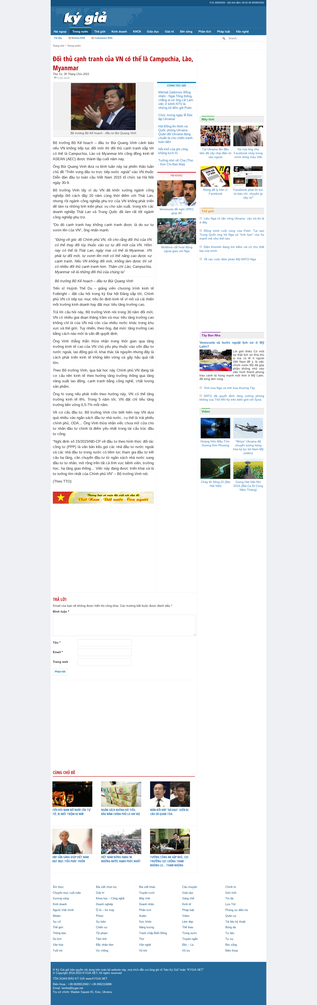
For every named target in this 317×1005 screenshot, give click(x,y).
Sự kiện (101, 921)
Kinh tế (186, 904)
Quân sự (230, 915)
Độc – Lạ (187, 944)
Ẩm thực (58, 887)
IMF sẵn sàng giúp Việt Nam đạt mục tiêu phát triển (70, 859)
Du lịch (57, 939)
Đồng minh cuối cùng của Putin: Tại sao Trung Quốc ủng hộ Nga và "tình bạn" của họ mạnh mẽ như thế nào (231, 234)
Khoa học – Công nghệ (110, 898)
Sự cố (57, 921)
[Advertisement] (103, 554)
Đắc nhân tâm (104, 944)
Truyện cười (147, 892)
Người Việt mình (63, 910)
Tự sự (229, 939)
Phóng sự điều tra (236, 910)
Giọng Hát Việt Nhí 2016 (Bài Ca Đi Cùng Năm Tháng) (248, 485)
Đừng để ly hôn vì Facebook (215, 191)
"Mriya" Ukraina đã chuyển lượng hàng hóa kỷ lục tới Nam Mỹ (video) (248, 447)
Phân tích (204, 31)
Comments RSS (103, 38)
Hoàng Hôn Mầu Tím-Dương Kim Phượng (215, 443)
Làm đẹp (187, 921)
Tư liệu (229, 933)
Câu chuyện (189, 887)
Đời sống (186, 31)
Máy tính (208, 119)
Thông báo (59, 933)
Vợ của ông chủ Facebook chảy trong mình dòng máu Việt (248, 153)
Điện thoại (231, 950)
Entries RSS (78, 38)
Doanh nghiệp (104, 904)
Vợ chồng (102, 950)
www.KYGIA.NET (96, 978)
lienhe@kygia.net (72, 988)
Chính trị (230, 887)
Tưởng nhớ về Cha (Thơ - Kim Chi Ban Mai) (175, 162)
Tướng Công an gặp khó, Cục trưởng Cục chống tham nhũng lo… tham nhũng (169, 861)
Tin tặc (229, 898)
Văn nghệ (242, 31)
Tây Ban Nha (211, 335)
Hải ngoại (60, 31)
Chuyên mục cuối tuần (67, 892)
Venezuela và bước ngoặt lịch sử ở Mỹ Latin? (231, 344)
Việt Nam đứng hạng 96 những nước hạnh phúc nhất (121, 859)
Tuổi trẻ (57, 950)
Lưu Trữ (230, 904)
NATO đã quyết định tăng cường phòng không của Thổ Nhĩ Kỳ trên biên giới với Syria (231, 397)
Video (206, 411)
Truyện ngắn (190, 939)
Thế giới (99, 31)
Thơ (141, 939)
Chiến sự (101, 927)
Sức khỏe (145, 921)
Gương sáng (61, 898)
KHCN (137, 31)
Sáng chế (188, 898)
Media (56, 915)
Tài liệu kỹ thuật (235, 921)
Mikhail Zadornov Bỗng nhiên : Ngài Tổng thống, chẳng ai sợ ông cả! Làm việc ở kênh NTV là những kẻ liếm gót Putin (175, 100)
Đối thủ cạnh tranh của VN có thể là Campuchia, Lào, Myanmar (123, 63)
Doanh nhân (146, 904)
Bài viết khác (147, 887)
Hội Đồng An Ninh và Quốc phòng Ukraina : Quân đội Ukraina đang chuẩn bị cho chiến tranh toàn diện (175, 134)
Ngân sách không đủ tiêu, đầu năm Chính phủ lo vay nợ (120, 812)
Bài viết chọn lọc (106, 887)
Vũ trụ (186, 950)
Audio (142, 915)
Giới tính (230, 892)
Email (58, 652)
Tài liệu (58, 38)
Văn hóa (58, 944)
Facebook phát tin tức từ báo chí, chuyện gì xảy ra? (248, 193)
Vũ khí (143, 950)
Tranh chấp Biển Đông (153, 933)
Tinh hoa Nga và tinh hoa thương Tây (229, 388)
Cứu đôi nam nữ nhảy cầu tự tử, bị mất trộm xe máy (71, 812)
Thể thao (187, 927)
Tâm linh (101, 939)
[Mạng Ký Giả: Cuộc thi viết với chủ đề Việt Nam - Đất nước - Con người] (103, 497)
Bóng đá (230, 927)
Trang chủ (58, 45)
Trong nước (80, 31)
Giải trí (169, 31)
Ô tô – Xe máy (105, 910)
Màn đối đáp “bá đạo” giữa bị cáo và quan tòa (169, 812)
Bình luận (61, 611)
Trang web (60, 661)
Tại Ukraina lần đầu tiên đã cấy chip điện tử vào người (215, 153)
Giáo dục (153, 31)
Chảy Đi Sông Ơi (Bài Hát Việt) (215, 484)
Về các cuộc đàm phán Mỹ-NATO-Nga (230, 259)
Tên (56, 642)
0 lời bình (63, 78)
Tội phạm (102, 933)
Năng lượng (146, 927)
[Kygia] (84, 17)
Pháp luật (223, 31)
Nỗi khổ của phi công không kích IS (173, 151)
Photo (99, 915)
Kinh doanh (119, 31)
